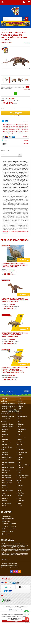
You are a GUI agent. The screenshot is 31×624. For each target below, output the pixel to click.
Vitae (19, 498)
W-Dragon (21, 500)
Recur (19, 462)
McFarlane (21, 424)
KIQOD (20, 411)
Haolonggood (6, 495)
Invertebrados (6, 503)
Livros (19, 414)
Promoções (21, 449)
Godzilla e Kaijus (7, 490)
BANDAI (5, 429)
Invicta (4, 506)
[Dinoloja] (15, 11)
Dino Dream (6, 465)
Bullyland (5, 434)
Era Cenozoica (6, 475)
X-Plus (20, 506)
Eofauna (4, 472)
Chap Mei (5, 439)
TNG (19, 483)
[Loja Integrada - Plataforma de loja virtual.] (15, 609)
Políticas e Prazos (7, 531)
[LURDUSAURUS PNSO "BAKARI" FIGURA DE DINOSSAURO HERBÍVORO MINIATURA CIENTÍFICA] (15, 295)
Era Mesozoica (6, 477)
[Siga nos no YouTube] (14, 571)
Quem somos (6, 534)
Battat (4, 431)
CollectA (5, 444)
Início (3, 29)
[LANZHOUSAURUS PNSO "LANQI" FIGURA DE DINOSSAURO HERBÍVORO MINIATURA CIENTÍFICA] (15, 260)
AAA (3, 396)
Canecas (5, 437)
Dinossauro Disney (8, 467)
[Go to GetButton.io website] (27, 622)
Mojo (19, 426)
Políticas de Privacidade (9, 529)
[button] (27, 87)
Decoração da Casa (8, 462)
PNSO (7, 29)
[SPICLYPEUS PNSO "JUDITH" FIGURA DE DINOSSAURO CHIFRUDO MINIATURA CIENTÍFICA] (15, 329)
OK (20, 155)
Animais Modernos (8, 416)
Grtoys (4, 493)
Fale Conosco (6, 516)
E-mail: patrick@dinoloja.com (10, 567)
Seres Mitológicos (23, 475)
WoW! (19, 503)
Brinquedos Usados (8, 518)
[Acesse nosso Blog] (19, 571)
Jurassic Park (22, 403)
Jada (19, 398)
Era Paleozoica (7, 480)
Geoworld (5, 488)
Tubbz (19, 490)
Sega (19, 472)
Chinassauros (6, 442)
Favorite (4, 485)
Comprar (17, 113)
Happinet (5, 498)
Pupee (20, 454)
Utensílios (21, 493)
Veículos (20, 495)
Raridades (21, 457)
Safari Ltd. (21, 467)
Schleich (20, 470)
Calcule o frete (5, 150)
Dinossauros (6, 470)
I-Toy (19, 396)
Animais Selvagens (8, 424)
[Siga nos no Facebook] (11, 571)
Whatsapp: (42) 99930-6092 (10, 565)
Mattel (19, 421)
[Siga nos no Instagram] (17, 571)
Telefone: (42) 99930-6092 (9, 563)
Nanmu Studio (22, 429)
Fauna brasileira (7, 483)
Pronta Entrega (22, 452)
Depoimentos (6, 521)
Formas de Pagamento (9, 523)
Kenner (20, 408)
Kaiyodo (20, 406)
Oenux (20, 431)
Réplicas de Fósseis (24, 465)
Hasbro (4, 500)
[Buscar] (23, 19)
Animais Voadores (8, 426)
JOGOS (20, 401)
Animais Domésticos (8, 403)
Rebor (19, 460)
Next (28, 23)
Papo (19, 434)
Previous (3, 24)
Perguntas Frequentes (9, 526)
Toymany (20, 485)
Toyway (20, 488)
